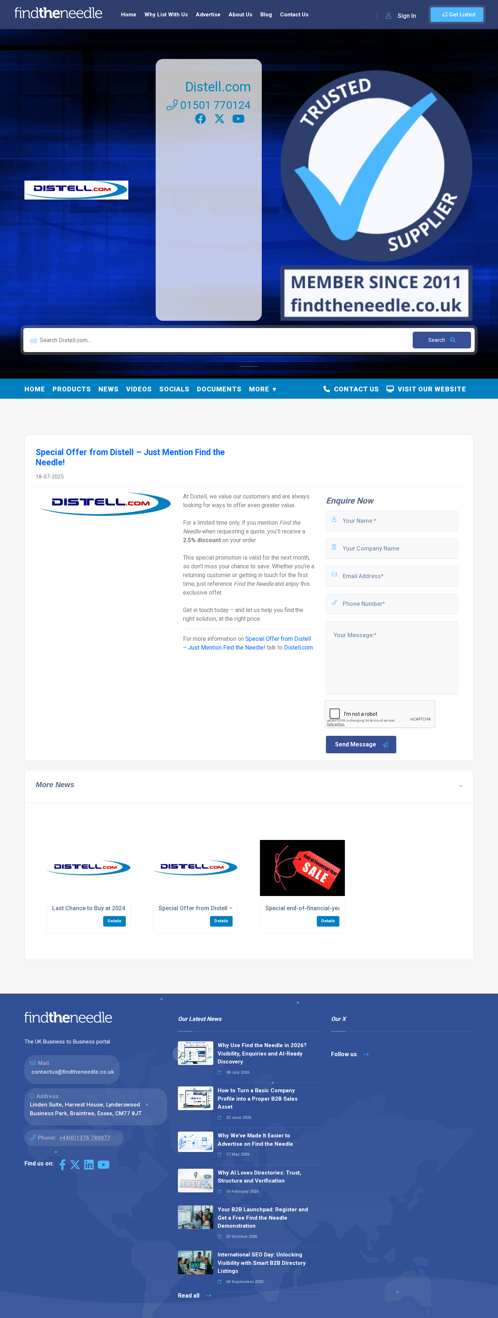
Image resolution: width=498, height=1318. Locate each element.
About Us (240, 14)
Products (71, 389)
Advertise (208, 14)
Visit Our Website (430, 389)
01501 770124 (214, 105)
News (108, 389)
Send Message (355, 744)
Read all (189, 1295)
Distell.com (218, 87)
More (259, 389)
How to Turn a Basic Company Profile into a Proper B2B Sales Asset (257, 1098)
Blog (266, 14)
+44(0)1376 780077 (84, 1137)
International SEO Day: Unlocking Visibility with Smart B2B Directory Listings (262, 1262)
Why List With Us (166, 14)
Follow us (344, 1054)
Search (437, 340)
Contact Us (294, 14)
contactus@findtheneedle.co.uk (72, 1072)
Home (128, 14)
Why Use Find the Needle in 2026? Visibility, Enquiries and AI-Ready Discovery (262, 1053)
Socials (174, 389)
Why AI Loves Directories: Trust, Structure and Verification (259, 1176)
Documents (219, 389)
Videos (139, 389)
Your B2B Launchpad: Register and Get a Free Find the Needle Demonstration (263, 1217)
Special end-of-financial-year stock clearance (326, 908)
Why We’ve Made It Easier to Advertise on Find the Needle (255, 1139)
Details (114, 921)
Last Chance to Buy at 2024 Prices (98, 908)
